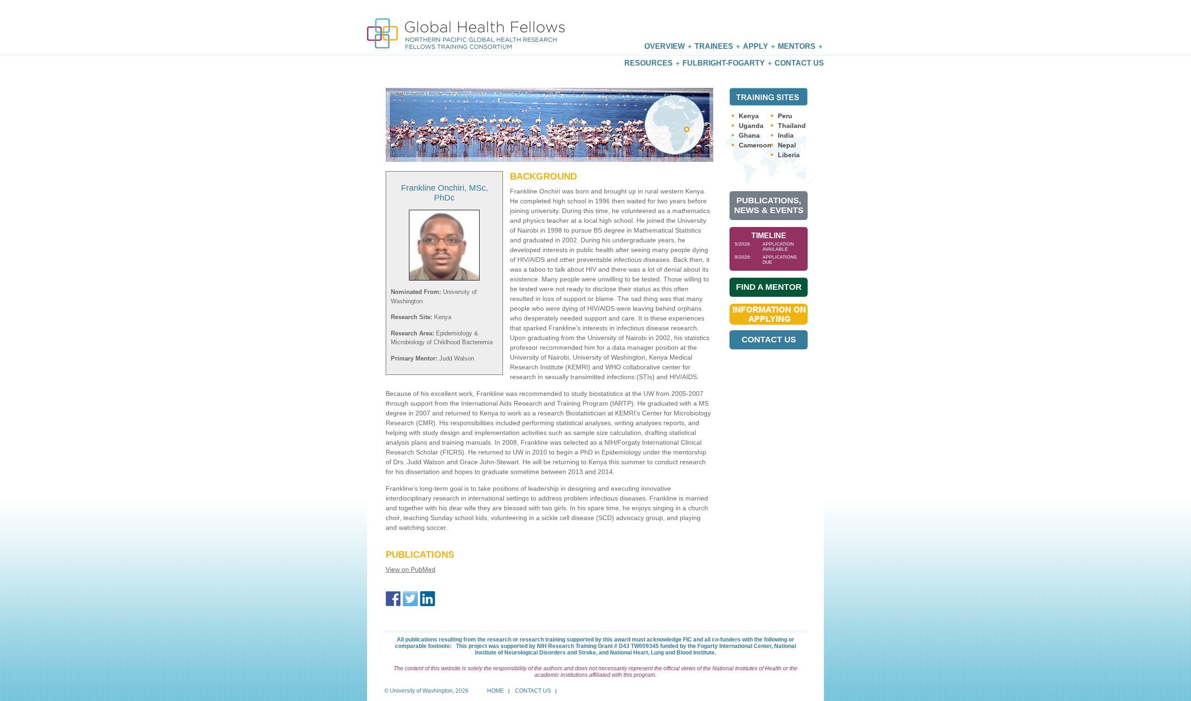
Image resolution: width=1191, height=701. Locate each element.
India (786, 135)
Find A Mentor (769, 287)
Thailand (792, 125)
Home (495, 691)
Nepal (787, 145)
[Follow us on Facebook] (393, 598)
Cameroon (755, 145)
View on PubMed (410, 569)
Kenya (749, 116)
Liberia (789, 155)
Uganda (751, 125)
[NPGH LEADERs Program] (466, 26)
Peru (785, 116)
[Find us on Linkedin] (427, 598)
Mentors (797, 46)
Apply (755, 46)
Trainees (714, 46)
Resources (648, 63)
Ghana (749, 135)
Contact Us (799, 63)
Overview (664, 46)
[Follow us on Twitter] (410, 598)
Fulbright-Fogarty (723, 63)
